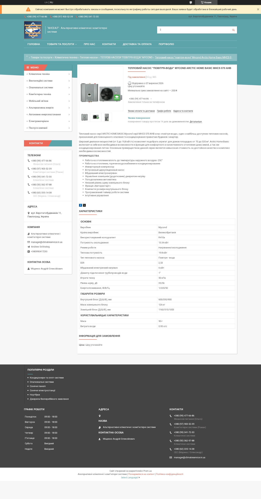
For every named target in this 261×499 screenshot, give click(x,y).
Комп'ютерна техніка (40, 94)
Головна (34, 44)
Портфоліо (166, 44)
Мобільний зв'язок (38, 101)
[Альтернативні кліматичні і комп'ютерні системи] (33, 30)
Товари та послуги (60, 44)
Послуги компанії (38, 128)
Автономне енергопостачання (45, 114)
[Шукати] (233, 30)
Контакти (109, 44)
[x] (84, 206)
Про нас (89, 44)
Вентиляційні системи (40, 80)
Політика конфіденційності (169, 474)
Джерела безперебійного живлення (49, 399)
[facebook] (80, 206)
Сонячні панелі (38, 386)
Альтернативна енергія (41, 107)
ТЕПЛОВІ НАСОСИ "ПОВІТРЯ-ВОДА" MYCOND (126, 57)
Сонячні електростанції (42, 390)
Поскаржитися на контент (141, 474)
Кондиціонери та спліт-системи (47, 377)
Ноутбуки (35, 394)
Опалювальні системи (41, 87)
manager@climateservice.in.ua (46, 242)
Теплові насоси (89, 57)
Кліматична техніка (66, 57)
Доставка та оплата (137, 44)
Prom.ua (147, 471)
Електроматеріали (39, 121)
